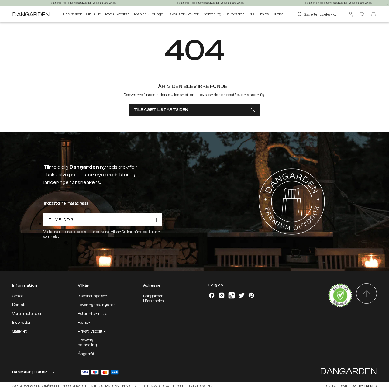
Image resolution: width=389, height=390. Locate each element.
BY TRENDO (367, 386)
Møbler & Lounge (148, 14)
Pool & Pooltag (117, 14)
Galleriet (19, 331)
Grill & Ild (93, 14)
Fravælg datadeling (87, 342)
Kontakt (19, 305)
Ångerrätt (87, 354)
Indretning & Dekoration (224, 14)
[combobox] (320, 14)
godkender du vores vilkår (99, 232)
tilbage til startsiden (161, 109)
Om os (263, 14)
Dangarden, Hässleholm (153, 298)
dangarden (31, 14)
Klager (84, 322)
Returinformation (94, 314)
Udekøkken (72, 14)
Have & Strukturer (183, 14)
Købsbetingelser (92, 296)
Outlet (278, 14)
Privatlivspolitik (91, 331)
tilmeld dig (61, 219)
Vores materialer (27, 314)
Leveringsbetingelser (96, 305)
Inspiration (22, 322)
